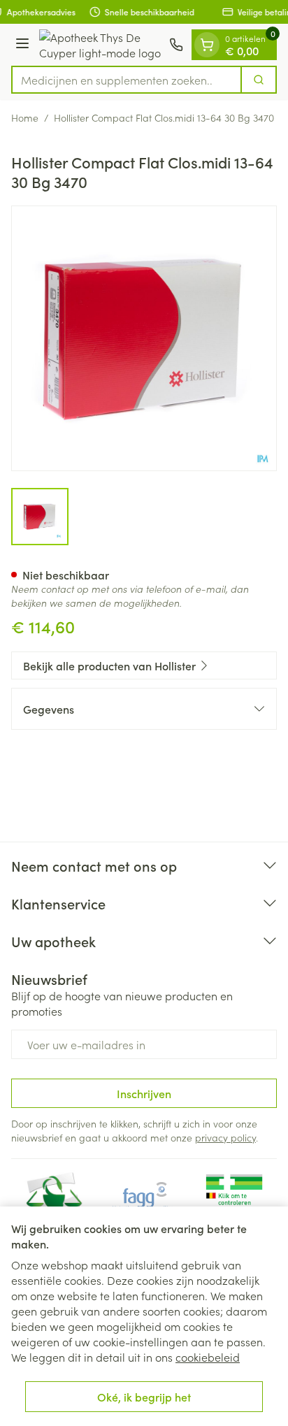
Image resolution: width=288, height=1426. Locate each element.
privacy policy (225, 1137)
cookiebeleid (207, 1356)
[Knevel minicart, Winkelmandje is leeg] (206, 44)
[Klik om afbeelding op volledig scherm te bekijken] (144, 338)
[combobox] (126, 80)
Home (24, 117)
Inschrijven (144, 1093)
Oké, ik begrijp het (144, 1396)
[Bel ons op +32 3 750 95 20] (176, 45)
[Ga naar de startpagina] (101, 44)
